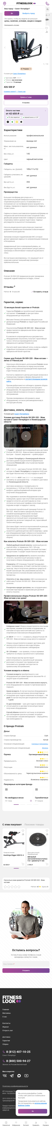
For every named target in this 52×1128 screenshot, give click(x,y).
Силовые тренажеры (40, 744)
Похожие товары (34, 824)
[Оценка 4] (15, 886)
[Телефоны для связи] (47, 3)
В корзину (26, 103)
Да (12, 13)
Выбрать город (28, 13)
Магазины (6, 1013)
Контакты (6, 1023)
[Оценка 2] (8, 886)
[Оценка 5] (18, 886)
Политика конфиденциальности (15, 1086)
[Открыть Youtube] (26, 1076)
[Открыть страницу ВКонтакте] (4, 1076)
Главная (5, 1009)
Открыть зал (7, 1030)
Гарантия (6, 1041)
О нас (4, 1017)
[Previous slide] (5, 47)
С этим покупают (12, 824)
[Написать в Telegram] (12, 1076)
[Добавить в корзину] (23, 864)
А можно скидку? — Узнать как (15, 91)
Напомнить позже (11, 25)
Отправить (26, 970)
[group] (16, 804)
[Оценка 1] (5, 886)
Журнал (5, 1027)
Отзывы (9, 287)
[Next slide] (47, 47)
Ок (33, 1111)
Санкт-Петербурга (19, 74)
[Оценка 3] (12, 886)
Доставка (6, 1037)
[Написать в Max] (19, 1076)
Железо (45, 748)
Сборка (5, 1044)
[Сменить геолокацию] (4, 3)
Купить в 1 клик (26, 97)
